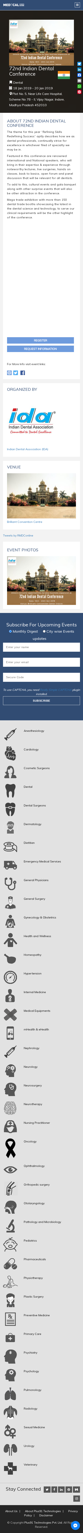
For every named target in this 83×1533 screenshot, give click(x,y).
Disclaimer (46, 1515)
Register (40, 340)
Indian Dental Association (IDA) (27, 449)
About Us (11, 1511)
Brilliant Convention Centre (24, 522)
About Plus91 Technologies (43, 1511)
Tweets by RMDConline (18, 535)
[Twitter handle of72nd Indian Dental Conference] (16, 372)
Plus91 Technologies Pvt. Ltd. (43, 1522)
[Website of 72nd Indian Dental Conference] (9, 372)
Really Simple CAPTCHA (56, 690)
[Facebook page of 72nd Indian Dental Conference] (23, 372)
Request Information (40, 349)
